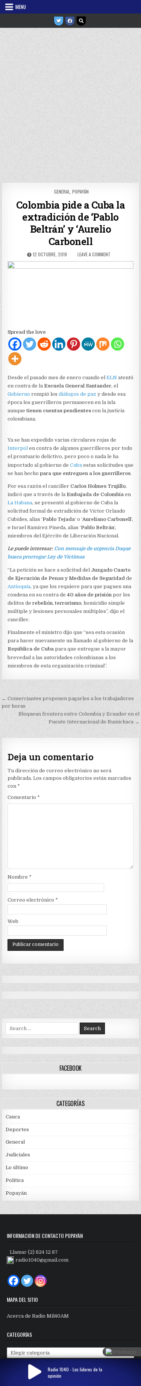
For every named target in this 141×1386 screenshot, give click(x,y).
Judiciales (18, 1155)
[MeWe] (88, 344)
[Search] (81, 21)
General (62, 191)
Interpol (18, 448)
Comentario (24, 797)
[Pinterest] (73, 344)
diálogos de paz (77, 394)
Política (15, 1180)
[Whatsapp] (117, 344)
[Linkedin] (58, 344)
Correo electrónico (33, 900)
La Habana (20, 502)
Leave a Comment (94, 254)
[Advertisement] (70, 102)
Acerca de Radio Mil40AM (38, 1316)
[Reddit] (44, 344)
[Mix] (102, 344)
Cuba (76, 465)
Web (13, 921)
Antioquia (19, 586)
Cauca (13, 1117)
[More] (14, 358)
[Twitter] (58, 21)
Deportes (17, 1129)
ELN (111, 377)
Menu (20, 7)
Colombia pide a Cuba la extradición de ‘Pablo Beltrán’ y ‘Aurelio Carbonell (70, 223)
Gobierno (19, 394)
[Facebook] (69, 21)
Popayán (80, 191)
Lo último (17, 1167)
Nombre (20, 877)
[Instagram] (41, 1281)
